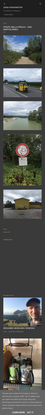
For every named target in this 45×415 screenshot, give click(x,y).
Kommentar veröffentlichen (16, 331)
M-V (9, 232)
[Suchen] (40, 3)
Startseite (8, 15)
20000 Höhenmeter (12, 7)
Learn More (18, 412)
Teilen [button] (5, 229)
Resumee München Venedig (19, 328)
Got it (30, 412)
